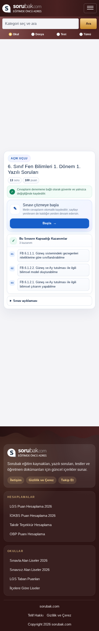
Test (63, 34)
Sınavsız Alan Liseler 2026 (30, 570)
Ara (88, 23)
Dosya (39, 34)
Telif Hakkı (36, 615)
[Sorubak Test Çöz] (21, 8)
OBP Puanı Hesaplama (27, 534)
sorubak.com (49, 606)
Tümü (87, 34)
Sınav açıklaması (25, 300)
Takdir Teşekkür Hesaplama (31, 525)
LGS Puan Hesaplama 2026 (31, 506)
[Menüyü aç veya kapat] (90, 8)
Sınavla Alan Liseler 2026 (28, 560)
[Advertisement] (49, 96)
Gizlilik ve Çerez (59, 615)
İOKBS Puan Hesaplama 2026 (32, 516)
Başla (49, 223)
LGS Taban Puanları (25, 579)
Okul (16, 34)
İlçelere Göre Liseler (25, 588)
